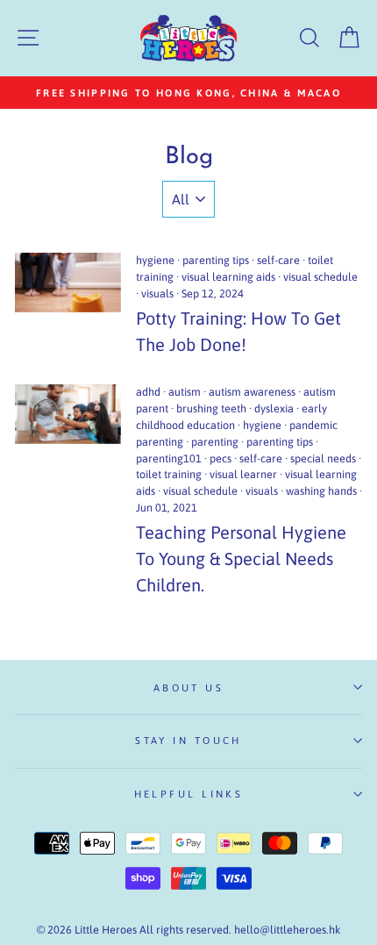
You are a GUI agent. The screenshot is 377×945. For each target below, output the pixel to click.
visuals (157, 293)
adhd (148, 391)
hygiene (155, 260)
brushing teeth (211, 408)
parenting (214, 441)
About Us (188, 687)
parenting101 (169, 458)
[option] (188, 92)
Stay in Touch (188, 740)
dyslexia (274, 408)
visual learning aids (228, 276)
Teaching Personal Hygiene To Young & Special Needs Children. (241, 558)
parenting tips (215, 260)
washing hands (321, 491)
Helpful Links (189, 793)
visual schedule (320, 276)
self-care (278, 260)
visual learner (243, 474)
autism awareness (252, 391)
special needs (323, 458)
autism (184, 391)
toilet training (169, 474)
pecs (220, 458)
